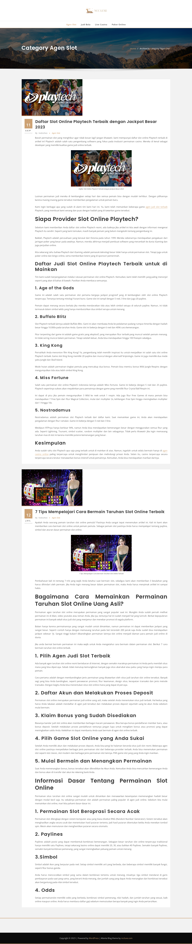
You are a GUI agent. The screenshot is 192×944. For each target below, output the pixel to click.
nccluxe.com (126, 938)
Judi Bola (86, 24)
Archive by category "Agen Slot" (155, 48)
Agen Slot (71, 24)
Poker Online (119, 24)
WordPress (94, 938)
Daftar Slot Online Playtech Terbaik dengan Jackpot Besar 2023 (96, 124)
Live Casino (101, 24)
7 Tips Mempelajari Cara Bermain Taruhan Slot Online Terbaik (100, 512)
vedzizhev (41, 133)
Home (133, 48)
